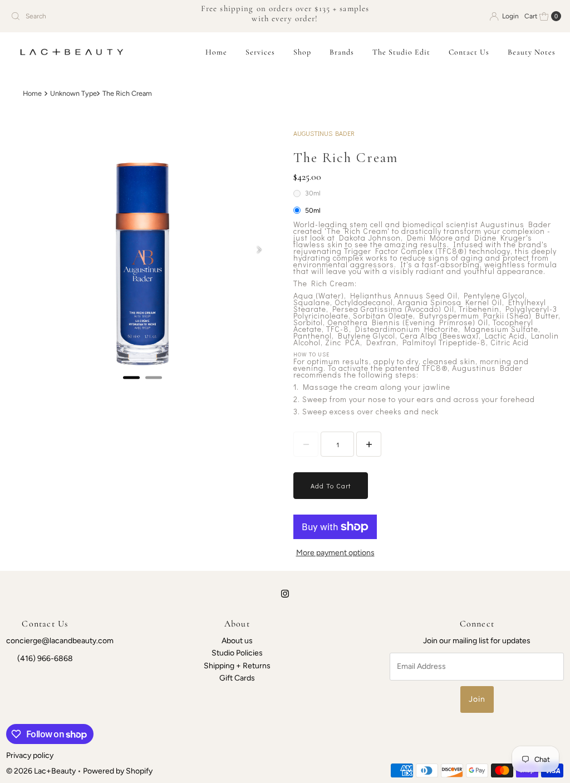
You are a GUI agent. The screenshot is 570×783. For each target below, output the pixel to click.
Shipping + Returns (237, 666)
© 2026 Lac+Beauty (41, 771)
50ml (313, 210)
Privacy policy (29, 755)
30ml (313, 193)
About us (237, 640)
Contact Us (469, 52)
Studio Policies (237, 653)
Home (216, 52)
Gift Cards (237, 678)
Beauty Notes (532, 52)
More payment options (335, 552)
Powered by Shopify (118, 771)
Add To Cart (331, 485)
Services (260, 52)
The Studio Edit (401, 52)
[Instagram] (285, 594)
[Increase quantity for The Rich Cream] (368, 444)
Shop (302, 52)
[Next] (259, 250)
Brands (342, 52)
